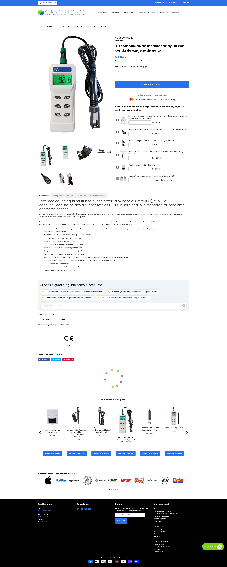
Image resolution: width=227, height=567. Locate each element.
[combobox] (47, 3)
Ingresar (158, 3)
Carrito (186, 3)
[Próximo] (186, 432)
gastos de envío (124, 61)
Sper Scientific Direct (122, 558)
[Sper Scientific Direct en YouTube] (89, 509)
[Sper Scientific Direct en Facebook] (81, 509)
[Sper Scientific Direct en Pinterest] (85, 509)
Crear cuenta (171, 3)
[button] (72, 291)
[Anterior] (40, 432)
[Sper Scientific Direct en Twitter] (78, 509)
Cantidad (118, 72)
